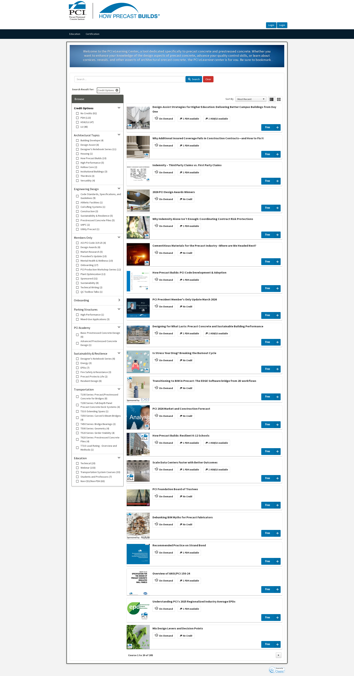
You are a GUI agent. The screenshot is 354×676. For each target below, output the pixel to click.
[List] (271, 99)
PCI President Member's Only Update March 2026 (184, 299)
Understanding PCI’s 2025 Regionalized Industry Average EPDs (193, 601)
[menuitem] (74, 34)
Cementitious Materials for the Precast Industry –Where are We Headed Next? (204, 245)
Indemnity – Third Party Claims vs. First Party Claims (187, 165)
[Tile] (278, 99)
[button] (264, 99)
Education (74, 34)
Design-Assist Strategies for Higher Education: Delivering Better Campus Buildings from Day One (214, 109)
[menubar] (84, 34)
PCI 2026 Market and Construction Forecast (181, 408)
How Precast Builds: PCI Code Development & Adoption (189, 272)
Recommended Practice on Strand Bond (179, 545)
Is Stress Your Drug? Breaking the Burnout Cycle (184, 353)
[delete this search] (117, 90)
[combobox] (249, 99)
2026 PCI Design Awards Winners (173, 192)
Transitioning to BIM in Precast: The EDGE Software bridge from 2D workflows (204, 381)
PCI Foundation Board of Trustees (175, 489)
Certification (92, 34)
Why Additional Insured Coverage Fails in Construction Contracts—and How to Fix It (208, 138)
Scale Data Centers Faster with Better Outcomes (185, 462)
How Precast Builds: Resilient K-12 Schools (180, 435)
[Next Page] (278, 655)
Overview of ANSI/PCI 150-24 (171, 573)
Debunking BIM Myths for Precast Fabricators (182, 517)
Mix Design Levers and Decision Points (177, 628)
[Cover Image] (138, 118)
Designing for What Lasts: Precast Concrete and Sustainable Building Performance (207, 326)
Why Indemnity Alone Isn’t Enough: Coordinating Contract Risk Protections (202, 219)
